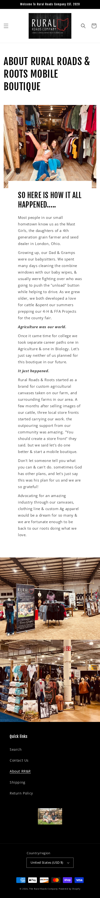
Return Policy (21, 793)
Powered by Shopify (69, 888)
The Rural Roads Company (43, 888)
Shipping (17, 782)
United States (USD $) (47, 862)
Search (16, 749)
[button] (6, 26)
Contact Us (19, 760)
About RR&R (20, 771)
